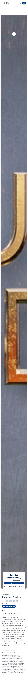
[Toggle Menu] (24, 3)
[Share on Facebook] (7, 601)
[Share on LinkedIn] (14, 601)
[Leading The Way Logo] (6, 3)
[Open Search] (20, 3)
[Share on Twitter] (10, 601)
